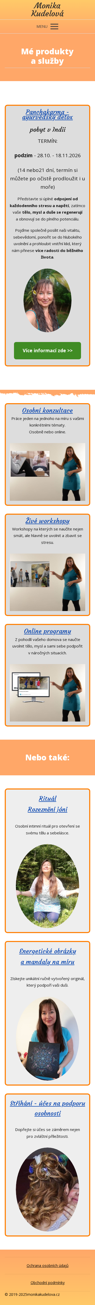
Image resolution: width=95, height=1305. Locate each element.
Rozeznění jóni (47, 809)
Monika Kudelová (47, 10)
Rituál (47, 799)
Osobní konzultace (47, 410)
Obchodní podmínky (48, 1282)
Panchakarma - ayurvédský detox (47, 114)
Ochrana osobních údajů (48, 1265)
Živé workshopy (47, 521)
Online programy (47, 631)
